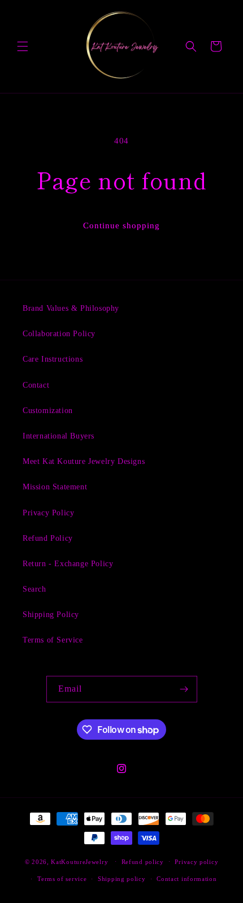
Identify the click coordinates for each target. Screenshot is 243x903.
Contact (36, 385)
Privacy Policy (48, 513)
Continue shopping (121, 225)
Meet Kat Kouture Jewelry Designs (84, 461)
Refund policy (143, 861)
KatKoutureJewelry (79, 861)
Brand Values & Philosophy (71, 308)
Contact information (186, 878)
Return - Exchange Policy (68, 563)
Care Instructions (53, 359)
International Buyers (58, 436)
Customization (48, 410)
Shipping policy (122, 878)
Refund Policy (48, 538)
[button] (22, 46)
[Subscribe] (184, 689)
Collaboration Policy (59, 333)
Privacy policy (196, 861)
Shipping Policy (51, 614)
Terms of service (61, 878)
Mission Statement (55, 487)
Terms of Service (53, 640)
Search (34, 589)
